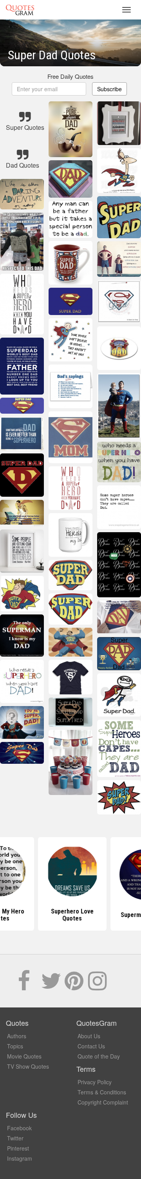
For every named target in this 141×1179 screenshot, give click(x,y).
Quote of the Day (99, 1056)
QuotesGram (20, 9)
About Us (89, 1036)
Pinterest (18, 1148)
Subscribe (109, 89)
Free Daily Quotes (70, 76)
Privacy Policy (95, 1082)
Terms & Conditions (102, 1092)
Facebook (19, 1128)
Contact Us (91, 1046)
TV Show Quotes (28, 1066)
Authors (16, 1036)
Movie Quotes (24, 1056)
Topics (15, 1046)
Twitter (15, 1138)
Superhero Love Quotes (70, 915)
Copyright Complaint (103, 1102)
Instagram (19, 1158)
